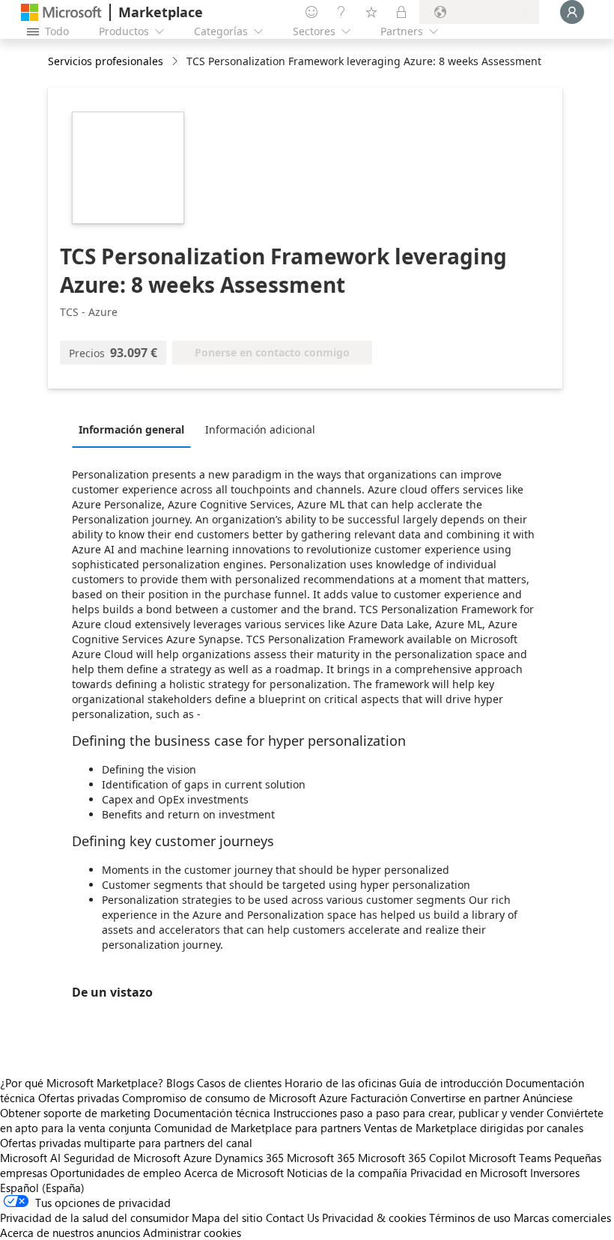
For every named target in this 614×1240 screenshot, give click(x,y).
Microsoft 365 (321, 1157)
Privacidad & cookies (374, 1217)
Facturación (378, 1097)
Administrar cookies (192, 1232)
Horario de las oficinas (340, 1082)
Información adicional (260, 429)
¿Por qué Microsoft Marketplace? (81, 1082)
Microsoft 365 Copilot (412, 1157)
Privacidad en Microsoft (468, 1172)
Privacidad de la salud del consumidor (94, 1217)
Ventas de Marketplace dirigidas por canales (473, 1127)
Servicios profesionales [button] (105, 61)
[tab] (135, 429)
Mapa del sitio (227, 1217)
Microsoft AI (30, 1157)
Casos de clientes (239, 1082)
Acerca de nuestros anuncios (70, 1232)
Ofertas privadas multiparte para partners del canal (126, 1142)
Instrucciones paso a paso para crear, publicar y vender (408, 1112)
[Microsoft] (61, 12)
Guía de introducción (450, 1082)
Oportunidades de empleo (115, 1172)
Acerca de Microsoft (234, 1172)
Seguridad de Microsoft (122, 1157)
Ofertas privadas (78, 1097)
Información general (131, 429)
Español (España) (42, 1187)
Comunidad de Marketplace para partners (257, 1127)
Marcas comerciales (562, 1217)
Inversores (555, 1172)
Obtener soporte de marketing (75, 1112)
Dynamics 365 (249, 1157)
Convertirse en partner (465, 1097)
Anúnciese (548, 1097)
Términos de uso (470, 1217)
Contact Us (292, 1217)
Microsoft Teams (510, 1157)
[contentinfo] (176, 61)
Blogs (180, 1082)
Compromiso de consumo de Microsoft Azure (236, 1097)
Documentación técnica (212, 1112)
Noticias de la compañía (347, 1172)
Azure (197, 1157)
